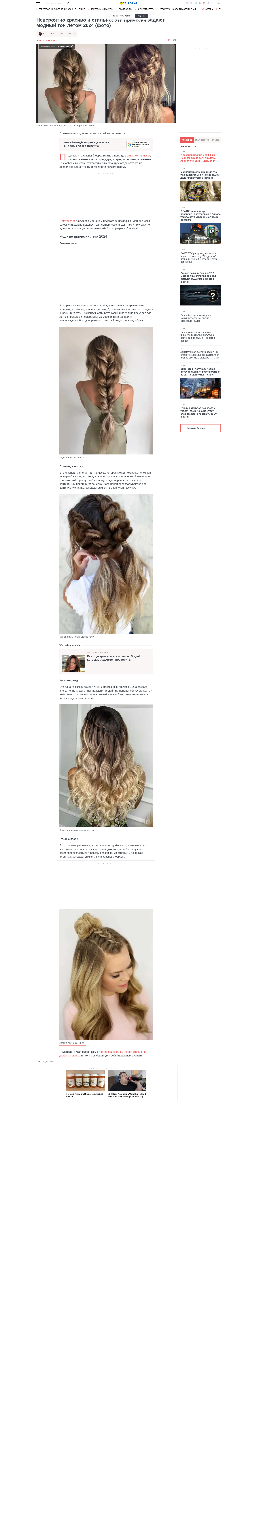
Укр (219, 3)
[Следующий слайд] (222, 9)
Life (88, 652)
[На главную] (128, 3)
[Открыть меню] (38, 3)
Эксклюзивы (125, 9)
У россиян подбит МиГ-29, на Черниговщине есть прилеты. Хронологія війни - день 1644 (198, 158)
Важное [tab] (215, 140)
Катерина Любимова (50, 34)
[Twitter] (204, 3)
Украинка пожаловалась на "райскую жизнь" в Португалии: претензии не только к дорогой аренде (197, 336)
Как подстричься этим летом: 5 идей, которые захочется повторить (114, 658)
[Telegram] (196, 3)
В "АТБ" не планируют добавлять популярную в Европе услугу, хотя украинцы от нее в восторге (200, 215)
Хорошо (141, 16)
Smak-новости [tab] (202, 140)
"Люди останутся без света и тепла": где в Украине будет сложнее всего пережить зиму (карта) (198, 412)
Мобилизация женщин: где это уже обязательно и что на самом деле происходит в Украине (200, 175)
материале (68, 220)
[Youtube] (200, 3)
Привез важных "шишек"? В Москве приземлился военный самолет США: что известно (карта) (198, 277)
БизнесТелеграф (146, 9)
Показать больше (195, 428)
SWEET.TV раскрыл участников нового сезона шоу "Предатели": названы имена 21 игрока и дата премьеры (198, 257)
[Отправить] (68, 3)
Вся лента (185, 147)
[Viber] (191, 3)
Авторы (209, 9)
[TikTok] (212, 3)
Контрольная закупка (102, 9)
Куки (127, 16)
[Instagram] (208, 3)
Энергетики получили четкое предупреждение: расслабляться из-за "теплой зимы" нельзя (200, 372)
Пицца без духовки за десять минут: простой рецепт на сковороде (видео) (196, 318)
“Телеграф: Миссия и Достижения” (178, 9)
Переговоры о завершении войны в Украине (62, 9)
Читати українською (47, 40)
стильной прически (138, 155)
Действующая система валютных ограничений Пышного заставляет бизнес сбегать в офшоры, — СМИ (199, 355)
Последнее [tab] (187, 140)
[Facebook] (187, 3)
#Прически (48, 1061)
